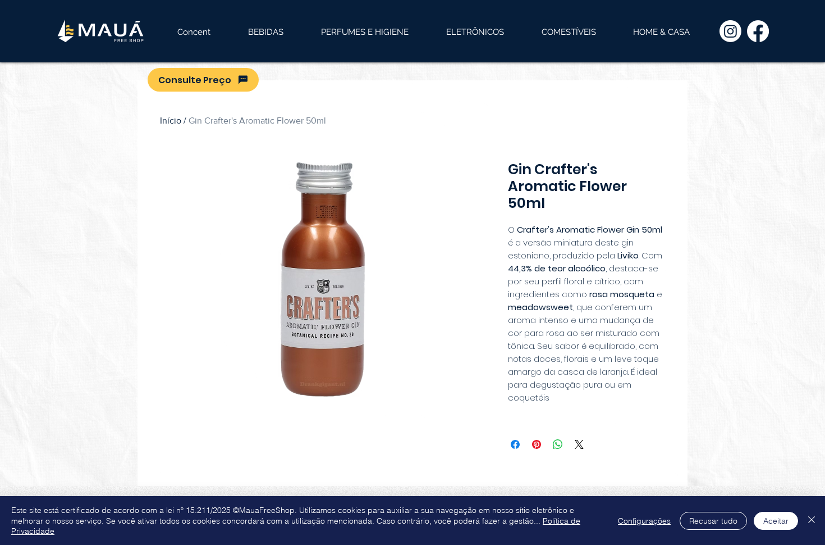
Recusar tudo (713, 521)
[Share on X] (579, 444)
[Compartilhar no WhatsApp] (558, 444)
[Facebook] (758, 31)
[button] (265, 32)
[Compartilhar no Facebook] (515, 444)
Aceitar (776, 521)
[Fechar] (811, 520)
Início (170, 120)
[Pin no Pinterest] (536, 444)
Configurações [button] (644, 521)
